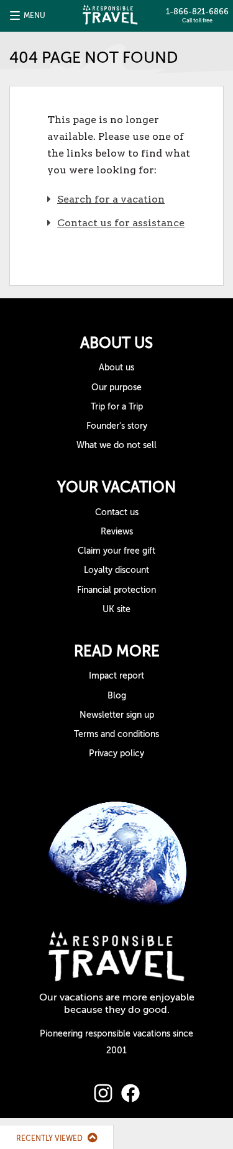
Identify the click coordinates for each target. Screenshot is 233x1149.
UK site (116, 609)
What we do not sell (116, 445)
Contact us (117, 512)
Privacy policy (116, 753)
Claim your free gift (116, 551)
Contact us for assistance (121, 223)
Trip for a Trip (117, 406)
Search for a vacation (111, 199)
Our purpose (116, 387)
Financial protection (116, 590)
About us (116, 367)
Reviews (117, 531)
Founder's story (116, 426)
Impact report (116, 675)
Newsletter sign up (117, 715)
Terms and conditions (116, 734)
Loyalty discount (116, 570)
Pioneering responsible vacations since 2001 (116, 1042)
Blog (116, 695)
